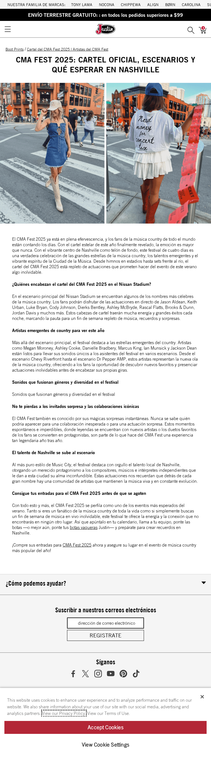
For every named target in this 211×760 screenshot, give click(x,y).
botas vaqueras (84, 527)
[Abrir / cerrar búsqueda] (191, 29)
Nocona (106, 4)
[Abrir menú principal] (7, 29)
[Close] (202, 697)
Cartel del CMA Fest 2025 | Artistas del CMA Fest (67, 49)
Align (153, 4)
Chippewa (131, 4)
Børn (170, 4)
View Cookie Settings (105, 744)
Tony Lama (81, 4)
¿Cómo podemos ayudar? (36, 583)
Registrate (105, 635)
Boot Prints (14, 49)
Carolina (191, 4)
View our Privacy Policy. (64, 713)
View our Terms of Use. (108, 713)
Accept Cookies (105, 727)
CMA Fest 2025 (77, 545)
